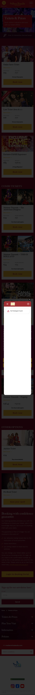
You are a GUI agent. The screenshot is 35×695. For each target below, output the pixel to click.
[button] (29, 299)
